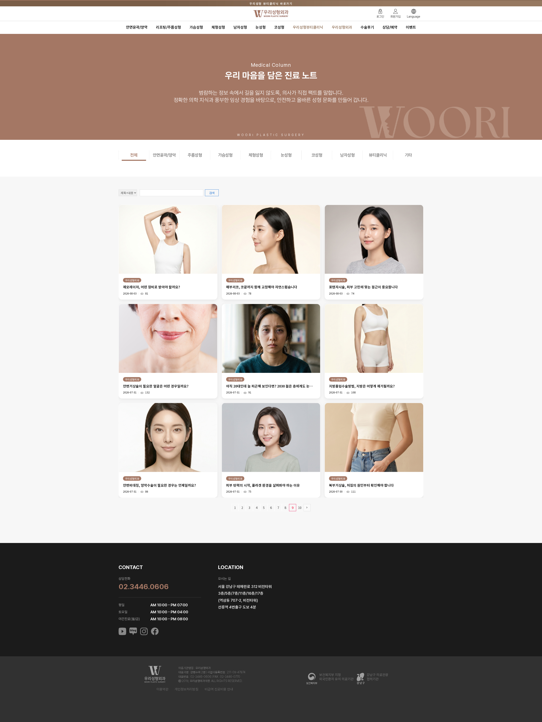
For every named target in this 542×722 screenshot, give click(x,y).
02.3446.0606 (144, 586)
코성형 (279, 27)
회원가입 (395, 16)
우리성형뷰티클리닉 (308, 27)
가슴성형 (196, 27)
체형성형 (218, 27)
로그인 (380, 16)
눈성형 (261, 27)
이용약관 (162, 689)
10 (299, 507)
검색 (212, 193)
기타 (408, 155)
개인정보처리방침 (186, 689)
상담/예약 (390, 27)
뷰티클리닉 (378, 155)
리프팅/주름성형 (168, 27)
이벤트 (411, 27)
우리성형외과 (342, 27)
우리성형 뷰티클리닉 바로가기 (271, 3)
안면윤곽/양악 (137, 27)
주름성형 (195, 155)
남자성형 (240, 27)
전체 (133, 155)
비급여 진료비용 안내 (219, 689)
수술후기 (367, 27)
